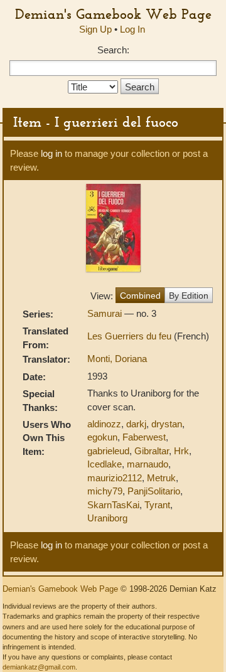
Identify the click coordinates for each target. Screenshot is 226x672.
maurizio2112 (114, 477)
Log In (132, 29)
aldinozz (104, 424)
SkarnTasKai (113, 504)
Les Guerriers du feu (130, 336)
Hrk (181, 450)
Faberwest (144, 437)
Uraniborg (107, 518)
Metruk (161, 477)
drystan (166, 424)
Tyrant (157, 504)
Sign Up (95, 29)
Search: (113, 50)
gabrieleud (108, 450)
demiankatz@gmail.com (39, 667)
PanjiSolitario (153, 491)
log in (51, 153)
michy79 (104, 491)
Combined (140, 296)
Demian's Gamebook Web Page (113, 14)
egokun (102, 437)
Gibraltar (151, 450)
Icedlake (104, 464)
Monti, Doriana (117, 358)
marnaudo (147, 464)
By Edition (188, 296)
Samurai (105, 313)
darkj (136, 424)
